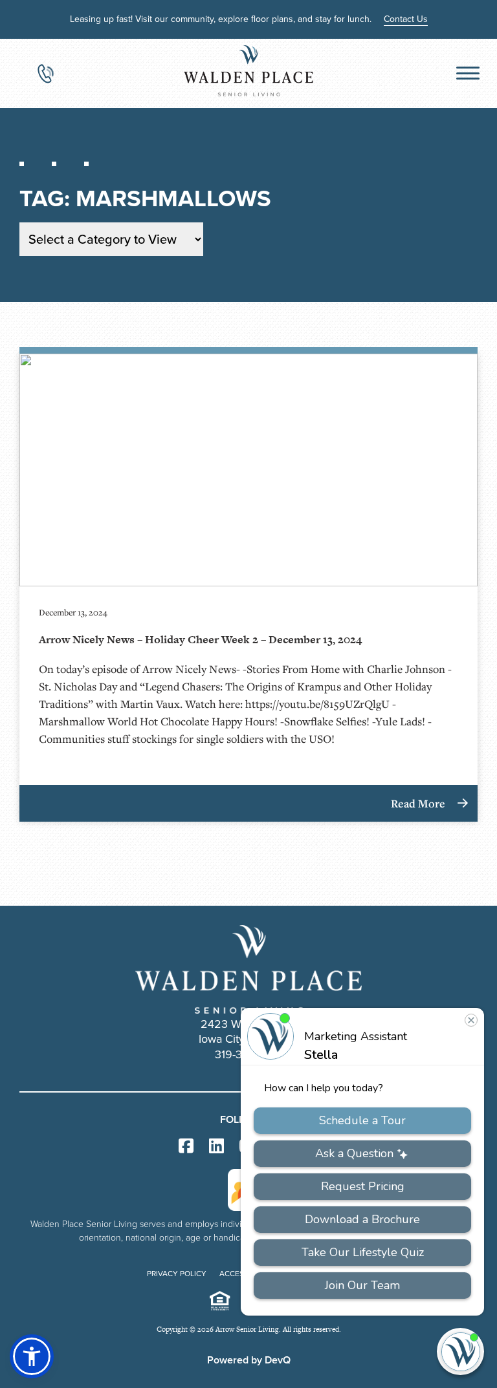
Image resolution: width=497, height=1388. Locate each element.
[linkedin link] (216, 1146)
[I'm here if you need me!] (460, 1351)
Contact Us (406, 19)
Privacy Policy (176, 1273)
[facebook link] (186, 1146)
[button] (31, 1356)
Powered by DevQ (249, 1359)
